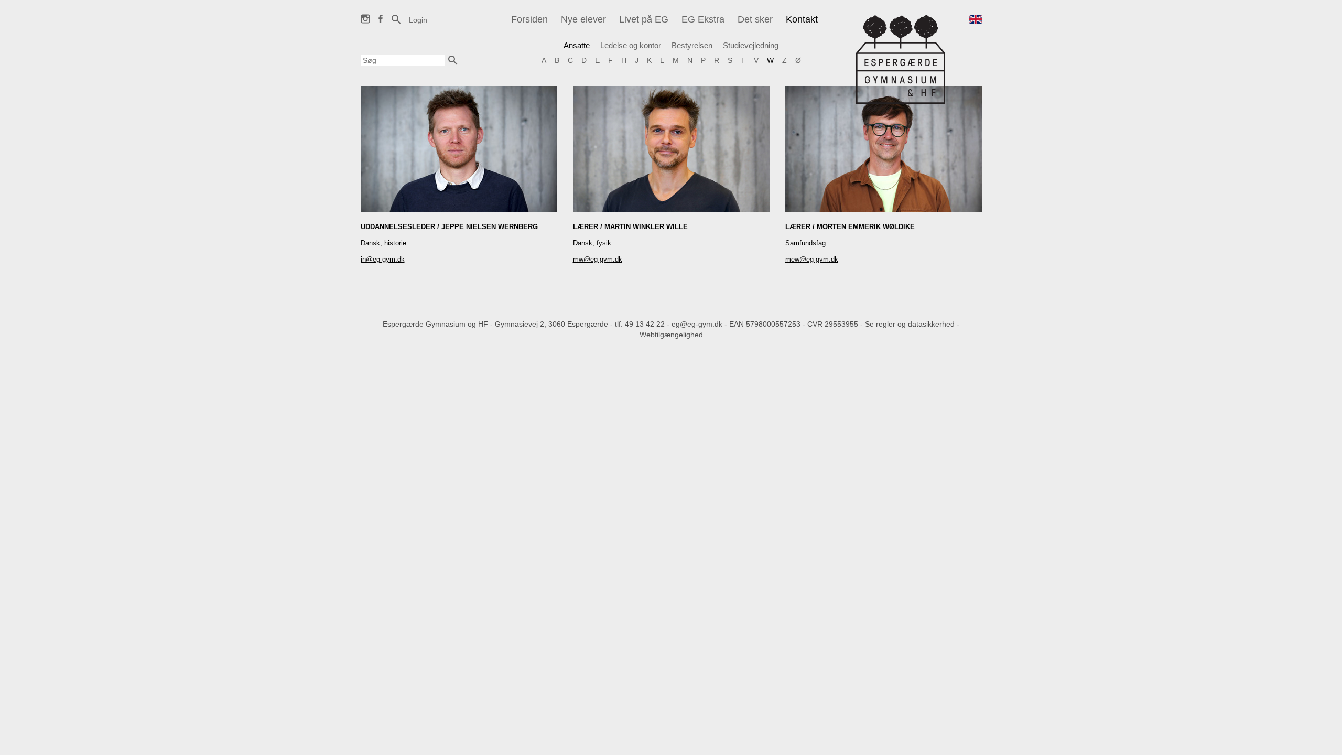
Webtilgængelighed (671, 334)
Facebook (380, 23)
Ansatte (577, 45)
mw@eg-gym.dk (597, 259)
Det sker (755, 19)
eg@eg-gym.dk (697, 324)
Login (418, 20)
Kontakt (802, 19)
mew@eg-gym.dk (811, 259)
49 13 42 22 (645, 324)
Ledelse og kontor (630, 45)
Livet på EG (643, 19)
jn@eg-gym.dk (383, 259)
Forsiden (529, 19)
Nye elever (583, 19)
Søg (396, 24)
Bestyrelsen (692, 45)
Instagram (365, 23)
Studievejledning (750, 45)
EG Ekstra (702, 19)
